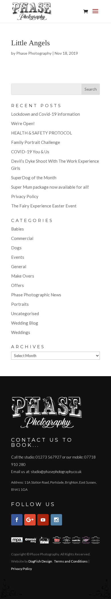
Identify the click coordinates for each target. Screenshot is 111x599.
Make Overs (22, 275)
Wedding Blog (24, 322)
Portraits (20, 304)
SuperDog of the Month (33, 177)
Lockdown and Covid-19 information (45, 114)
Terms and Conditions (71, 561)
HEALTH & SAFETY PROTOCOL (41, 132)
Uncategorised (25, 313)
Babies (17, 228)
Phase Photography (34, 53)
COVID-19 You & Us (30, 151)
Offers (17, 285)
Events (17, 257)
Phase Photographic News (36, 294)
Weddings (20, 332)
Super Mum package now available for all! (50, 187)
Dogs (16, 247)
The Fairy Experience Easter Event (44, 205)
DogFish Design (40, 561)
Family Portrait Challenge (35, 142)
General (18, 266)
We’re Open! (23, 123)
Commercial (22, 238)
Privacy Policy (24, 196)
